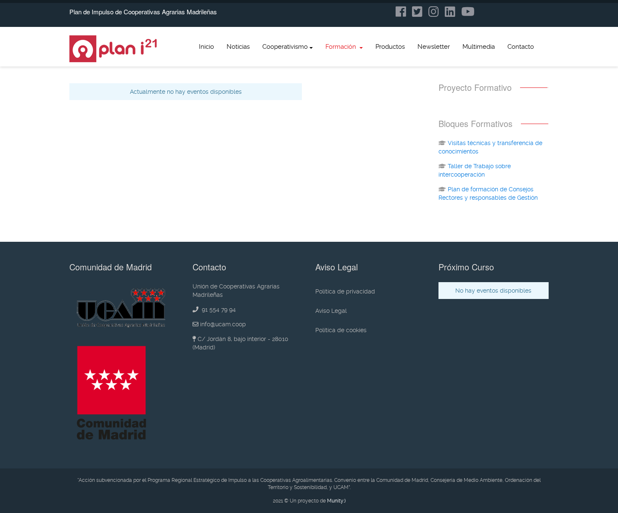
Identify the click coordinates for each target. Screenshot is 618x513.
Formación (341, 46)
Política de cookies (341, 330)
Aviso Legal (331, 310)
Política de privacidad (345, 291)
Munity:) (336, 501)
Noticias (238, 46)
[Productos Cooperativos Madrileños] (113, 48)
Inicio (206, 46)
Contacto (520, 46)
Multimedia (478, 46)
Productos (390, 46)
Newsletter (433, 46)
